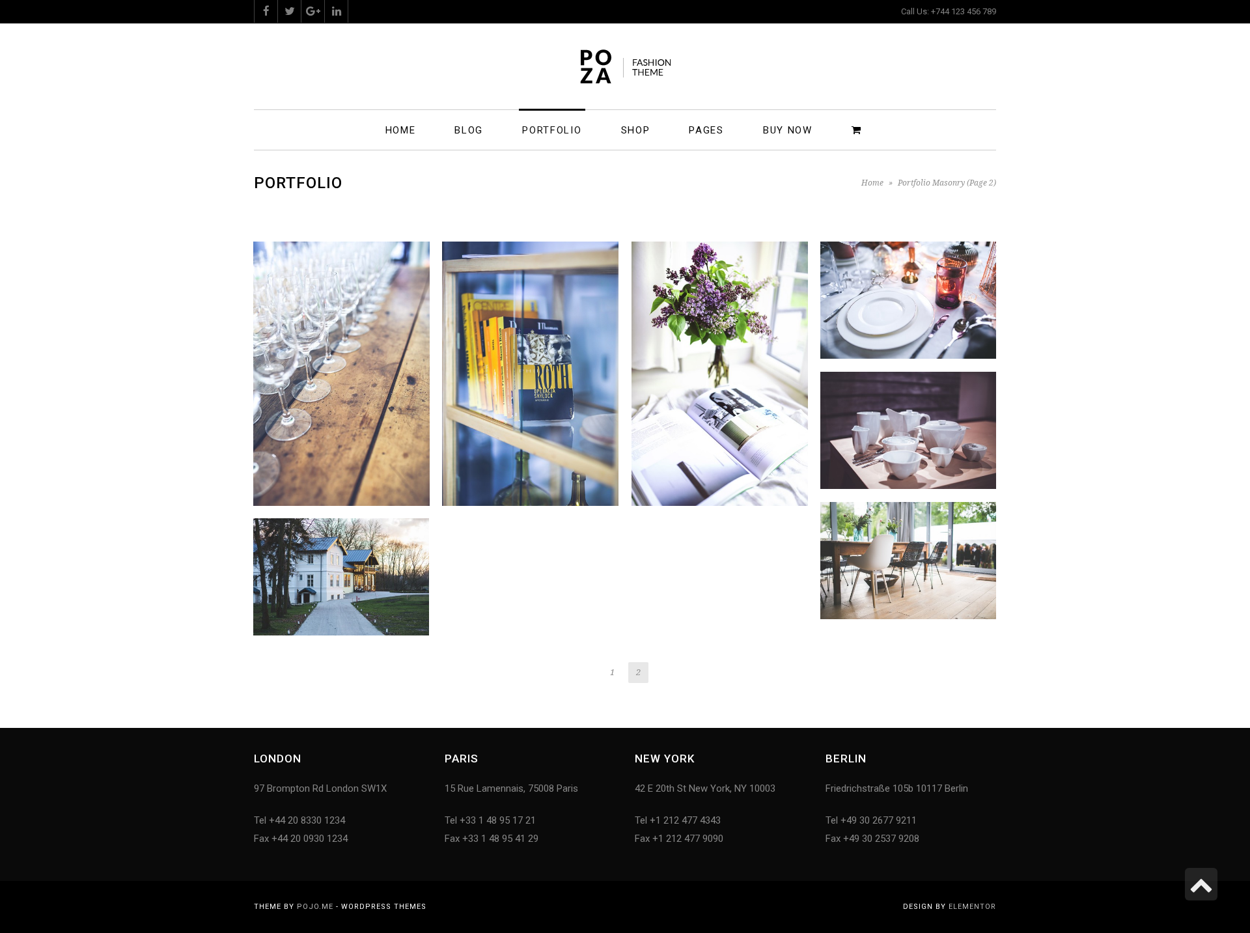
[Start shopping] (858, 129)
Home (872, 183)
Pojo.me (315, 906)
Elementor (972, 906)
